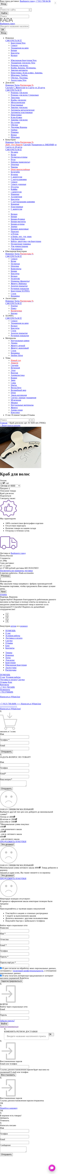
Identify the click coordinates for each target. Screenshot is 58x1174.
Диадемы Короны (19, 127)
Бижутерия (10, 662)
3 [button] (7, 621)
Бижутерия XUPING (20, 291)
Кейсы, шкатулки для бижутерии (26, 241)
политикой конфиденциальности (28, 971)
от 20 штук (40, 87)
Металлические (18, 102)
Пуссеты (15, 187)
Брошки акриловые (20, 229)
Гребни (14, 130)
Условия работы (12, 635)
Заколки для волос (19, 107)
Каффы (14, 189)
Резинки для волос (19, 92)
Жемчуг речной (18, 345)
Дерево (14, 343)
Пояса (13, 308)
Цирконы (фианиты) (20, 281)
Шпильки (15, 137)
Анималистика (18, 375)
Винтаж (14, 373)
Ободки (14, 125)
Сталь (13, 293)
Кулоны (14, 174)
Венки (14, 135)
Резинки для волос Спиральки (25, 95)
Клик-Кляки (16, 117)
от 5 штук (30, 87)
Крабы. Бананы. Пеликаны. (23, 68)
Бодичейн (15, 172)
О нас (8, 633)
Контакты (9, 648)
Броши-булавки (18, 219)
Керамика (15, 296)
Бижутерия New (18, 43)
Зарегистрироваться (9, 1026)
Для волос (10, 660)
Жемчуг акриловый (20, 348)
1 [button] (7, 614)
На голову (15, 122)
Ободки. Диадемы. (19, 78)
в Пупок (14, 234)
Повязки (15, 132)
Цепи (13, 392)
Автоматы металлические (23, 110)
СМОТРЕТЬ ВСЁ (13, 40)
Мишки (14, 402)
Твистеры (15, 97)
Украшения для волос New (23, 63)
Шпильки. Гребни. (19, 75)
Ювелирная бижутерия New (24, 60)
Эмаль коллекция (19, 395)
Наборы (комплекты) (20, 162)
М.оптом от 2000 (8, 819)
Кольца (14, 55)
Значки (14, 226)
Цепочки (15, 164)
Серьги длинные (18, 184)
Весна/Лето (16, 387)
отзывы (3, 594)
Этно (13, 370)
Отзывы (9, 643)
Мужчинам (16, 400)
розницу (24, 626)
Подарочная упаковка (21, 244)
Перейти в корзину (9, 1108)
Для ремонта (16, 249)
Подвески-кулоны (19, 157)
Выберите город (27, 1)
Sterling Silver (17, 355)
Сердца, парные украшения (23, 397)
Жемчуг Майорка (19, 283)
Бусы (13, 159)
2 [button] (7, 618)
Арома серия (17, 410)
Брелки (14, 313)
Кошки (14, 378)
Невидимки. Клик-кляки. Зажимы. (27, 73)
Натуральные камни (20, 340)
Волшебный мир (18, 390)
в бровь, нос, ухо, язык (21, 236)
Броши (14, 50)
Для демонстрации (19, 246)
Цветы (14, 385)
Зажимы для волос (19, 120)
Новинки (9, 85)
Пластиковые (17, 105)
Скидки (9, 640)
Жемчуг (14, 407)
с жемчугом (16, 192)
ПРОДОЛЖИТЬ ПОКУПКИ (13, 841)
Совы (13, 383)
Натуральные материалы (22, 405)
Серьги (14, 45)
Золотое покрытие (19, 286)
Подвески (15, 264)
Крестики (15, 412)
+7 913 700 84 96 (43, 1)
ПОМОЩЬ (10, 630)
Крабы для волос (18, 100)
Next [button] (3, 592)
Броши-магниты (18, 221)
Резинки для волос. (19, 65)
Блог (7, 645)
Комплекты (16, 269)
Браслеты (15, 53)
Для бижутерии (18, 239)
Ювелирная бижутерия (16, 665)
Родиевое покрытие (20, 288)
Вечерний (15, 368)
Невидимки (16, 115)
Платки (14, 306)
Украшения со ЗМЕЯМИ (42, 144)
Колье (13, 154)
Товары (8, 652)
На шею (14, 152)
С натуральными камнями (23, 202)
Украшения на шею (20, 48)
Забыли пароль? (7, 1021)
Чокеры (14, 167)
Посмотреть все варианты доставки (16, 570)
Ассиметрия (16, 197)
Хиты (17, 85)
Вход (3, 4)
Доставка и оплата (13, 638)
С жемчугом (16, 177)
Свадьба (9, 87)
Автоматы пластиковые (22, 112)
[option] (29, 584)
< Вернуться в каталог (10, 425)
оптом (13, 626)
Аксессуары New (19, 80)
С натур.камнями (19, 179)
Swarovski (15, 278)
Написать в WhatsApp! (10, 709)
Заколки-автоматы (19, 70)
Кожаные (15, 204)
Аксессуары (10, 667)
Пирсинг (15, 231)
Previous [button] (5, 576)
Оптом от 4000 (7, 817)
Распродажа (10, 670)
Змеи (13, 380)
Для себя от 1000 (7, 822)
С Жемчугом (19, 87)
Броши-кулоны (18, 224)
